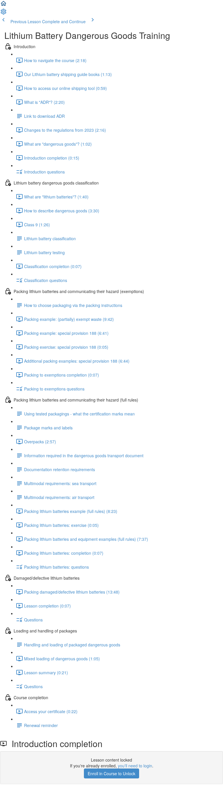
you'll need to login (135, 766)
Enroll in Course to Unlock (111, 773)
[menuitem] (3, 13)
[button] (3, 5)
